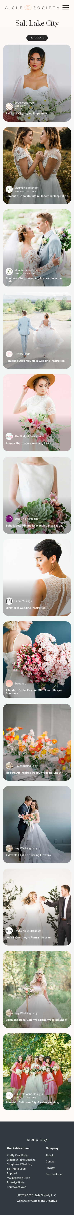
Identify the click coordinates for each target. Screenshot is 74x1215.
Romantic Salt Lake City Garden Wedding (32, 1102)
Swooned (20, 683)
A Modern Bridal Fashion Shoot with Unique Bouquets (34, 692)
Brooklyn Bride (16, 1182)
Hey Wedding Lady (26, 765)
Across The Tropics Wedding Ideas (28, 443)
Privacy (50, 1167)
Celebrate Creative (44, 1200)
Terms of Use (54, 1174)
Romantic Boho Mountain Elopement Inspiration (37, 196)
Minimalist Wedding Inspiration (26, 608)
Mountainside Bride (26, 187)
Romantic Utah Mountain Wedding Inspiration (35, 360)
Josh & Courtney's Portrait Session (29, 937)
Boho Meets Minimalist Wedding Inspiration (34, 525)
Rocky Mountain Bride (28, 930)
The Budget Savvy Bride (29, 436)
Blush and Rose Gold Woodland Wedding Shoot (36, 1019)
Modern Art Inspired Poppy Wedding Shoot (33, 772)
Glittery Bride (22, 353)
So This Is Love (16, 1168)
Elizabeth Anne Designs (29, 1094)
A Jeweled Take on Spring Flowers (28, 855)
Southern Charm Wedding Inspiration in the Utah (34, 280)
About (49, 1155)
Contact (50, 1161)
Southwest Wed (24, 102)
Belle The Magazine (26, 518)
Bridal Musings (23, 601)
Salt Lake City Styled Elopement (26, 113)
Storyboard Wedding (19, 1164)
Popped (12, 1173)
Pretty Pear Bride (17, 1155)
